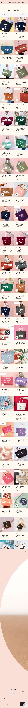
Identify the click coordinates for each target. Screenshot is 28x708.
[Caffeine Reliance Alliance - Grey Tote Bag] (21, 332)
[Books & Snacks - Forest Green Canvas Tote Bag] (21, 142)
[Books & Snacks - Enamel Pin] (7, 332)
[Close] (26, 551)
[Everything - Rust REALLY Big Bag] (7, 263)
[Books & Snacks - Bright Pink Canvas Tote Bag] (7, 477)
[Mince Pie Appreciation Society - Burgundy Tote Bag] (7, 238)
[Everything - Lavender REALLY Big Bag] (21, 380)
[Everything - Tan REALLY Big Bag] (7, 189)
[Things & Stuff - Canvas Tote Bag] (7, 356)
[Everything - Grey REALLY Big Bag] (21, 263)
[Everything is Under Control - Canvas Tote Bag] (21, 118)
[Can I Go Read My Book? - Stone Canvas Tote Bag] (21, 477)
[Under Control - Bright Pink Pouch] (7, 429)
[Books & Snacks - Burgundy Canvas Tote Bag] (21, 238)
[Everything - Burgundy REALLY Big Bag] (7, 118)
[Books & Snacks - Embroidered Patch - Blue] (21, 500)
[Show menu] (2, 2)
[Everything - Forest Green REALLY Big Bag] (7, 285)
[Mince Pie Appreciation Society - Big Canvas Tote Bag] (21, 403)
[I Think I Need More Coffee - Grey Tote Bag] (21, 309)
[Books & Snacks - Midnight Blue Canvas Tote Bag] (7, 309)
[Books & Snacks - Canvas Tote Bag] (7, 24)
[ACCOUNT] (23, 2)
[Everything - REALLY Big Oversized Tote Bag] (21, 47)
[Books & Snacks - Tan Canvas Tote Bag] (21, 285)
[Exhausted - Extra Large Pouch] (21, 548)
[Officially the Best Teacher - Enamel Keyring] (21, 356)
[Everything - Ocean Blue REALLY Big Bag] (7, 47)
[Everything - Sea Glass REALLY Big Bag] (7, 142)
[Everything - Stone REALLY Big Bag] (7, 166)
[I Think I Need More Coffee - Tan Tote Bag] (7, 95)
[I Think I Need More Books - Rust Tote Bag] (21, 95)
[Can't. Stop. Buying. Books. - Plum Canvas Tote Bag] (21, 213)
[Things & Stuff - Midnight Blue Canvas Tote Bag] (7, 213)
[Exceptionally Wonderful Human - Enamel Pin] (7, 453)
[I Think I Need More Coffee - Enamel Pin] (7, 524)
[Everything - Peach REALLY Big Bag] (7, 500)
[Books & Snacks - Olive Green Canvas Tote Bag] (21, 166)
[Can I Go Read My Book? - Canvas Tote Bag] (21, 71)
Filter (2, 14)
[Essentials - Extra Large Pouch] (7, 548)
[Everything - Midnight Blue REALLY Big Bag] (21, 24)
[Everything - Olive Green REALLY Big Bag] (7, 71)
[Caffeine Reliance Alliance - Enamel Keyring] (21, 524)
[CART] (26, 2)
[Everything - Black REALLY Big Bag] (21, 453)
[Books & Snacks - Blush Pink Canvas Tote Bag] (21, 189)
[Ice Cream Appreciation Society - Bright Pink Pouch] (7, 380)
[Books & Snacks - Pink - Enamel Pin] (7, 403)
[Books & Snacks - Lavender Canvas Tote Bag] (21, 429)
